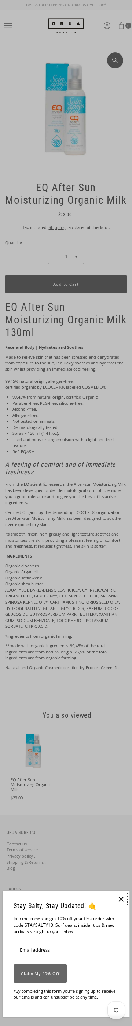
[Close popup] (121, 899)
